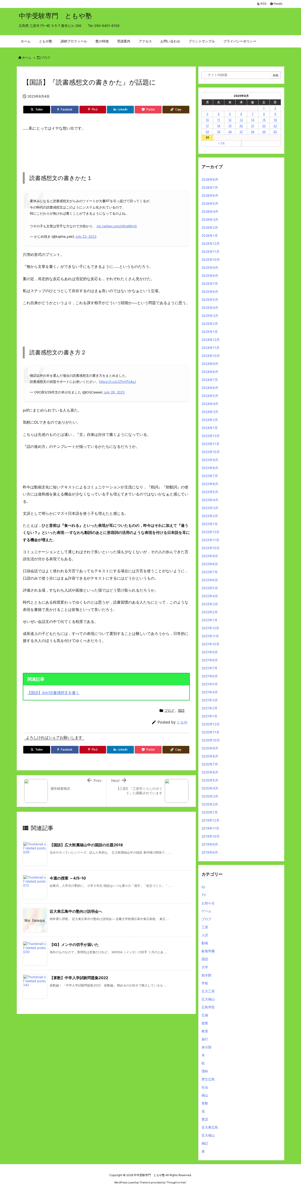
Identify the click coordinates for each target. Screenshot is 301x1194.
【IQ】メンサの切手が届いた (74, 944)
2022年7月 (210, 572)
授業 (205, 1023)
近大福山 (208, 1135)
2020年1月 (210, 812)
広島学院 (208, 1007)
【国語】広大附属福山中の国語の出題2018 (86, 844)
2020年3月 (210, 796)
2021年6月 (210, 676)
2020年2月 (210, 804)
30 (275, 131)
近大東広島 (210, 1127)
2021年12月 (210, 628)
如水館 (206, 975)
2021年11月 (210, 636)
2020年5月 (210, 780)
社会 (205, 1087)
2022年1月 (210, 620)
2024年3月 (210, 412)
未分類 (206, 1047)
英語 (205, 1119)
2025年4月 (210, 308)
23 (275, 125)
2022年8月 (210, 564)
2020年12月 (211, 724)
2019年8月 (210, 852)
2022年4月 (210, 596)
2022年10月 (211, 548)
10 (207, 120)
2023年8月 (210, 468)
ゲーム (206, 911)
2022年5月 (210, 588)
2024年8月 (210, 372)
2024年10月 (211, 356)
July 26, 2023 (114, 392)
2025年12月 (211, 243)
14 (252, 120)
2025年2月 (210, 324)
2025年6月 (210, 292)
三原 (205, 927)
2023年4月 (210, 500)
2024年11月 (210, 348)
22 (263, 125)
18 (218, 125)
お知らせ (208, 903)
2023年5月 (210, 492)
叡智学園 (208, 951)
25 (218, 131)
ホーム (26, 57)
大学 (205, 967)
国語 (181, 710)
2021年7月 (210, 668)
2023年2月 (210, 516)
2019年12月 (210, 820)
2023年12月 (211, 436)
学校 (205, 983)
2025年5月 (210, 300)
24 (207, 131)
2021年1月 (209, 716)
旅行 (205, 1039)
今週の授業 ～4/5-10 (68, 878)
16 (275, 120)
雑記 (205, 1143)
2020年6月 (210, 772)
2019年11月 (210, 828)
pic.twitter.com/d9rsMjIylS (117, 226)
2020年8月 (210, 756)
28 (252, 131)
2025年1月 (210, 332)
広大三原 (208, 991)
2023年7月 (210, 476)
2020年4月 (210, 788)
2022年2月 (210, 612)
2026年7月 (210, 187)
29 (263, 131)
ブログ (45, 57)
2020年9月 (210, 748)
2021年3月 (210, 700)
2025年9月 (210, 268)
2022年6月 (210, 580)
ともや (182, 722)
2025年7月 (210, 284)
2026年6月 (210, 195)
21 (252, 125)
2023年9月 (210, 460)
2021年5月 (210, 684)
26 (230, 131)
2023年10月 (211, 452)
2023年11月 (210, 444)
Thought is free (176, 1182)
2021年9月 (210, 652)
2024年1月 (210, 428)
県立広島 (208, 1079)
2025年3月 (210, 316)
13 (241, 120)
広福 (205, 1015)
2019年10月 (211, 836)
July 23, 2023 (85, 236)
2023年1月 (210, 524)
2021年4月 (210, 692)
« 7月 (221, 143)
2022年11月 (210, 540)
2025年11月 (210, 251)
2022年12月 (210, 532)
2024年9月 (210, 364)
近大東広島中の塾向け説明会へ (76, 911)
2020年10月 (211, 740)
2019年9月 (210, 844)
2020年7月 (210, 764)
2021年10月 (210, 644)
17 (207, 125)
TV (204, 895)
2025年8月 (210, 276)
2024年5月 (210, 396)
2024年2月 (210, 420)
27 (241, 131)
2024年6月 (210, 388)
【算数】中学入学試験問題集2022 (79, 977)
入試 (205, 935)
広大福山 (208, 999)
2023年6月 (210, 484)
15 (263, 120)
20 (241, 125)
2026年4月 (210, 211)
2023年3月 (210, 508)
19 (229, 125)
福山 (205, 1095)
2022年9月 (210, 556)
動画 (205, 943)
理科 (205, 1071)
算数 (205, 1103)
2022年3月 (210, 604)
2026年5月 (210, 203)
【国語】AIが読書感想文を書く (53, 692)
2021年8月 (210, 660)
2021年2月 (210, 708)
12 (229, 120)
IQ (203, 887)
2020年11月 (210, 732)
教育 (205, 1031)
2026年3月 (210, 219)
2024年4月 (210, 404)
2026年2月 (210, 227)
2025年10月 (211, 260)
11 (218, 120)
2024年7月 (210, 380)
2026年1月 (210, 235)
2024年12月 (211, 340)
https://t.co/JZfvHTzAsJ (117, 382)
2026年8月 (210, 179)
